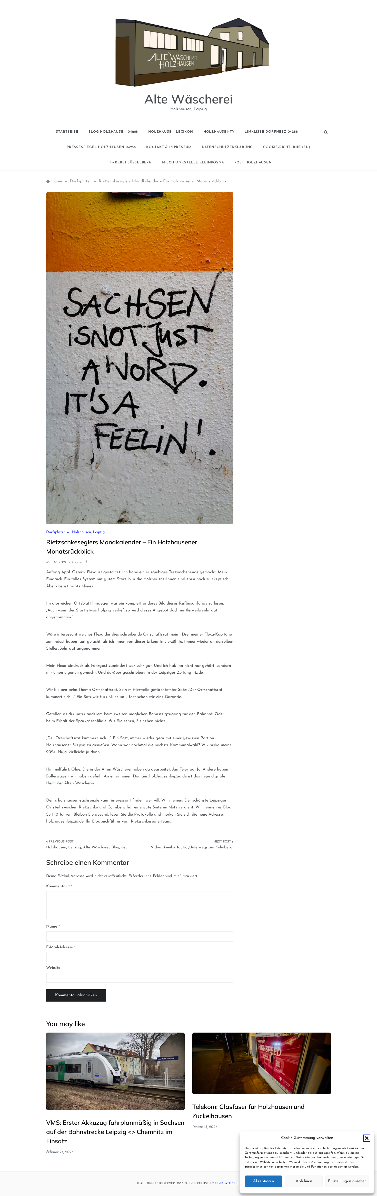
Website (53, 968)
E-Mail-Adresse (60, 947)
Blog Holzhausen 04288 (113, 131)
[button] (366, 1138)
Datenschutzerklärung (227, 147)
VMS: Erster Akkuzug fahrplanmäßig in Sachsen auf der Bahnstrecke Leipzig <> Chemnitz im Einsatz (115, 1132)
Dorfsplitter (55, 532)
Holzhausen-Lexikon (170, 131)
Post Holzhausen (253, 162)
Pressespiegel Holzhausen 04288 (101, 147)
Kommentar (58, 886)
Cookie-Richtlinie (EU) (286, 147)
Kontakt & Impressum (169, 147)
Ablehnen (304, 1181)
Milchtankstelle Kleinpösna (193, 162)
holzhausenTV (219, 131)
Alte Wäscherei (188, 99)
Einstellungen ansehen (347, 1181)
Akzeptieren (263, 1181)
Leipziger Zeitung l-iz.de (180, 673)
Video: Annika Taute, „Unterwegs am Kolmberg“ (192, 847)
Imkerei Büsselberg (131, 162)
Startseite (67, 131)
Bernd (82, 562)
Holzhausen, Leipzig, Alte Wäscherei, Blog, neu (86, 847)
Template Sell (227, 1183)
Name (53, 927)
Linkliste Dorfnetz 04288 (271, 131)
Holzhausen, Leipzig (88, 532)
